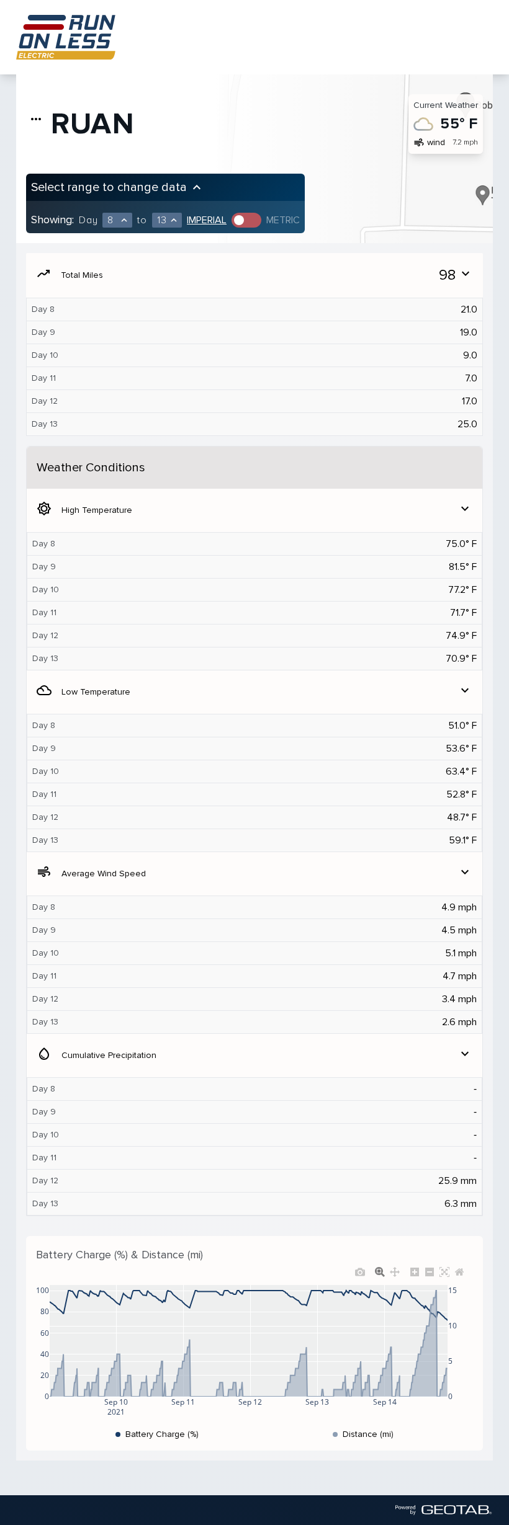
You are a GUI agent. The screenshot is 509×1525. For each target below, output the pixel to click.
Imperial (207, 220)
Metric (283, 220)
